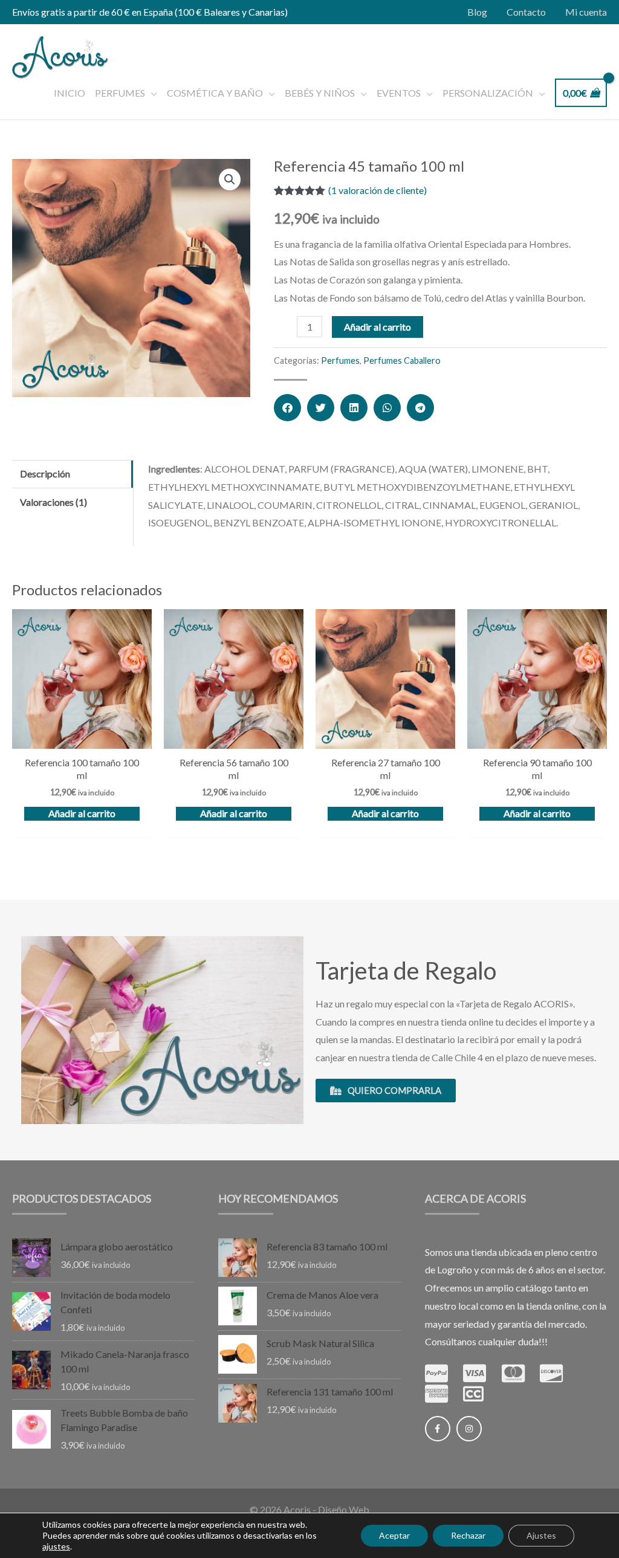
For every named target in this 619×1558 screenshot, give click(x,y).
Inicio (69, 93)
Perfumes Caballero (402, 360)
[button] (287, 407)
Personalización (487, 93)
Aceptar (394, 1535)
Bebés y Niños (320, 93)
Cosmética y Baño (215, 93)
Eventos (399, 93)
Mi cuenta (586, 12)
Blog (477, 12)
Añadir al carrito (377, 326)
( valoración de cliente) (377, 190)
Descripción (45, 473)
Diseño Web (343, 1509)
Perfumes (120, 93)
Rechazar (468, 1535)
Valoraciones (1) (53, 502)
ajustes (56, 1546)
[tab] (72, 474)
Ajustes (541, 1535)
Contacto (526, 12)
